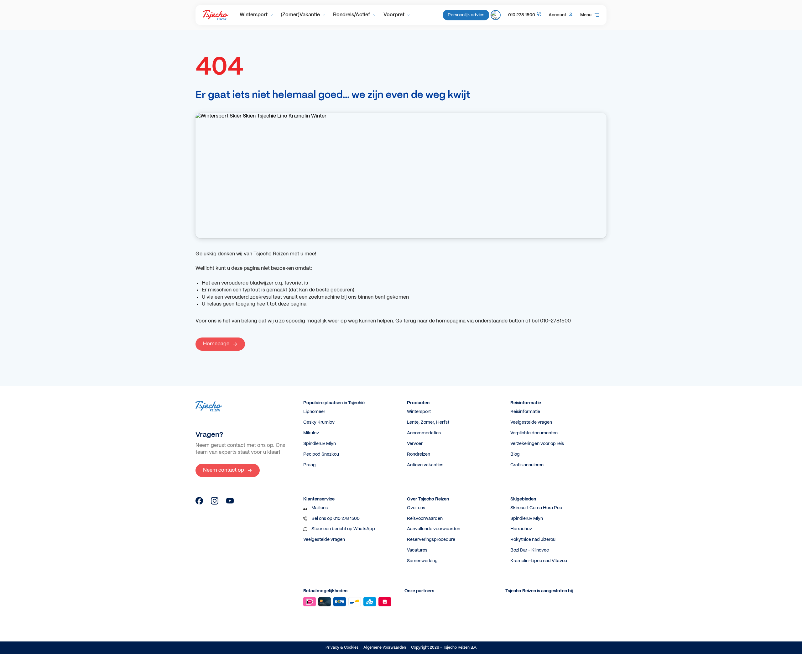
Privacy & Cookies (341, 647)
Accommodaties (424, 433)
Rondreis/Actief (351, 15)
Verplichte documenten (534, 433)
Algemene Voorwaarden (384, 647)
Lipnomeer (314, 412)
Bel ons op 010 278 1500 (335, 518)
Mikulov (311, 433)
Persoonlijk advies (466, 15)
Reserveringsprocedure (431, 539)
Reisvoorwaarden (425, 518)
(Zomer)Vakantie (300, 15)
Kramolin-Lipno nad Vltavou (538, 561)
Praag (309, 465)
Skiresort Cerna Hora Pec (536, 508)
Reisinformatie (525, 412)
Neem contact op (223, 470)
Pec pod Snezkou (321, 454)
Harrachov (521, 529)
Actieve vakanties (425, 465)
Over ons (416, 508)
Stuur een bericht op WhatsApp (343, 529)
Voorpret (393, 15)
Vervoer (415, 444)
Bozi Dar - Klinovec (529, 550)
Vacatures (417, 550)
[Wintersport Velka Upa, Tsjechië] (199, 503)
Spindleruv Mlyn (319, 444)
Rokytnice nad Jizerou (532, 539)
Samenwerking (422, 561)
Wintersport (254, 15)
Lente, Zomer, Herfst (428, 422)
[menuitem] (256, 15)
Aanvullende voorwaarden (433, 529)
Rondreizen (418, 454)
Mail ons (319, 508)
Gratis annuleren (527, 465)
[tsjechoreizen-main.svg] (215, 15)
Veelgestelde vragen (531, 422)
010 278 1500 (521, 15)
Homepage (216, 344)
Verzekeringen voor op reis (537, 444)
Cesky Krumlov (319, 422)
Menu (585, 15)
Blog (515, 454)
